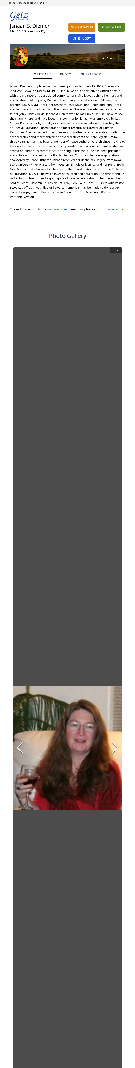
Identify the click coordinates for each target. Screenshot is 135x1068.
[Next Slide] (115, 748)
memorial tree (57, 209)
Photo (66, 74)
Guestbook (91, 74)
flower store (114, 209)
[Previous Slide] (19, 748)
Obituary (42, 74)
